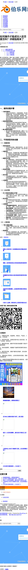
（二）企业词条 (10, 53)
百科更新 (5, 23)
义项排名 (5, 18)
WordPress (23, 513)
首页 (5, 2)
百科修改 (5, 20)
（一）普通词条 (10, 52)
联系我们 (5, 17)
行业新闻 (5, 27)
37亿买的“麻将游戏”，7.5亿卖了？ (12, 484)
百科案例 (5, 24)
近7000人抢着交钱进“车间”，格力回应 (13, 479)
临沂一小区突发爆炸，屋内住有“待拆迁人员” (15, 480)
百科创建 (11, 2)
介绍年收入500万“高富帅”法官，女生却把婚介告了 (15, 482)
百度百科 (6, 237)
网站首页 (5, 16)
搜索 (1, 469)
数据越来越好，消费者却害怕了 (11, 477)
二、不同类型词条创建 (9, 51)
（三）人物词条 (10, 55)
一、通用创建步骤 (8, 49)
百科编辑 (5, 25)
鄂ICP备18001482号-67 (15, 514)
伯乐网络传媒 (3, 513)
